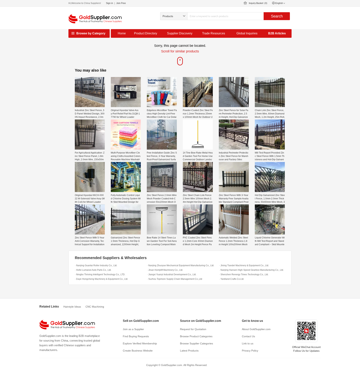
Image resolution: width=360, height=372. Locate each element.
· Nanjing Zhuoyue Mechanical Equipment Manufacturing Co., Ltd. (180, 265)
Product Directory (145, 33)
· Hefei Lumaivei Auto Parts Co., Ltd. (93, 270)
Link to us (247, 343)
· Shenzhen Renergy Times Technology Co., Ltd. (243, 274)
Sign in (109, 3)
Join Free (121, 3)
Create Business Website (138, 350)
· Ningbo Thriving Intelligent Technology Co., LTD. (100, 274)
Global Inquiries (246, 33)
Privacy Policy (250, 350)
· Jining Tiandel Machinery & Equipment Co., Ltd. (244, 265)
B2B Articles (277, 33)
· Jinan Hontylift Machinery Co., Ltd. (165, 270)
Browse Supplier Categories (196, 343)
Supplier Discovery (179, 33)
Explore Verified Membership (140, 343)
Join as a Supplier (133, 329)
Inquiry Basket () (258, 3)
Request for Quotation (193, 329)
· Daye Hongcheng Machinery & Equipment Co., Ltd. (101, 279)
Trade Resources (213, 33)
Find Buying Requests (136, 336)
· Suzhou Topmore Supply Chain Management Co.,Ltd (174, 279)
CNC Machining (95, 306)
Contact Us (248, 336)
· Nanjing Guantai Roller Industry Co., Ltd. (96, 265)
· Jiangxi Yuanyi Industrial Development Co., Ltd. (171, 274)
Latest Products (189, 350)
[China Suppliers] (95, 18)
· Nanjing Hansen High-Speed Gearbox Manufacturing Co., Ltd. (251, 270)
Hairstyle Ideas (72, 306)
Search (277, 16)
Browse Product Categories (196, 336)
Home (122, 33)
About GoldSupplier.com (256, 329)
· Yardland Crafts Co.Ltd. (231, 279)
